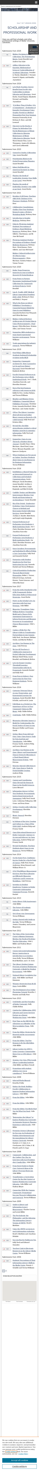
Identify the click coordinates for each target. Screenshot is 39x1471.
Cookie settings (11, 1452)
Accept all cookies (19, 1460)
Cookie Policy (23, 1454)
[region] (19, 1454)
